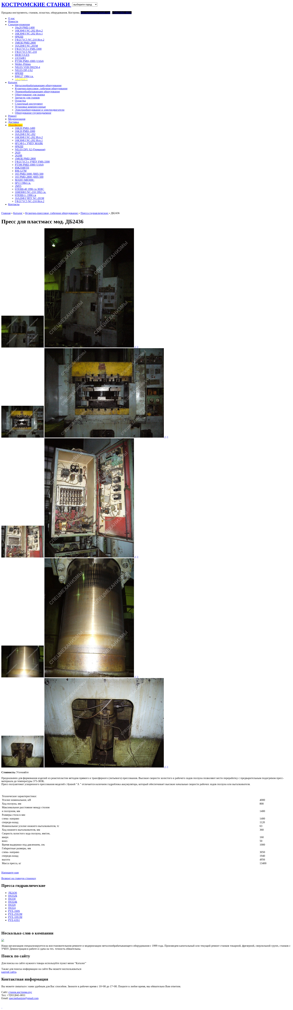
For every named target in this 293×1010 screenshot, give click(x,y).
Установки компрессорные (30, 106)
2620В (18, 155)
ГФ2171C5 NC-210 (26, 51)
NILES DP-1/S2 (24, 70)
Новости (13, 21)
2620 (17, 152)
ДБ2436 (12, 892)
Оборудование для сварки (30, 94)
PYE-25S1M (15, 914)
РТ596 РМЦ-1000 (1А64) (29, 61)
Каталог (12, 82)
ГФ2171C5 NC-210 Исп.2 (29, 39)
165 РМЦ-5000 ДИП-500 (29, 173)
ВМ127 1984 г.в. (24, 76)
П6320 (12, 904)
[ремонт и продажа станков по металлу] (1, 1007)
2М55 (18, 186)
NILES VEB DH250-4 (27, 67)
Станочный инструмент (29, 103)
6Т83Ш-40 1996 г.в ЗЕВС (29, 189)
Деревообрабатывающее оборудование (37, 91)
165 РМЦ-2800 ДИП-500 (29, 176)
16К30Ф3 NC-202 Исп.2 (29, 30)
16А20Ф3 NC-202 (25, 134)
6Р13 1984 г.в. (23, 183)
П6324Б (12, 901)
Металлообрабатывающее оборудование (38, 85)
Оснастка (20, 100)
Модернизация (16, 119)
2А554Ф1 (20, 58)
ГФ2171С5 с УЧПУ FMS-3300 (32, 161)
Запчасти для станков (27, 97)
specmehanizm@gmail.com (23, 998)
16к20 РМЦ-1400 (25, 27)
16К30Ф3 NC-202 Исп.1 (29, 33)
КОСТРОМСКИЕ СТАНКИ (36, 4)
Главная (6, 213)
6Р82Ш (19, 36)
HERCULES (22, 55)
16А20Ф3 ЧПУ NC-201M (29, 198)
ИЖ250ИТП (22, 167)
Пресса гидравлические (95, 213)
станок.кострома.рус (20, 992)
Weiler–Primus (23, 64)
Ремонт (12, 115)
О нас (11, 18)
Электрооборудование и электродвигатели (39, 109)
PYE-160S (14, 911)
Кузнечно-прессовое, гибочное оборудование (41, 88)
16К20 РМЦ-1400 (25, 128)
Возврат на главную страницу (18, 878)
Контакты (13, 204)
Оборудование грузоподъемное (33, 112)
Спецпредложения (19, 24)
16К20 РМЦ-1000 (25, 131)
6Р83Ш (19, 73)
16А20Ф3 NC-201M (26, 45)
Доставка (13, 122)
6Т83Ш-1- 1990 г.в (25, 195)
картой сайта (8, 972)
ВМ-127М (20, 170)
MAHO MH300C (24, 179)
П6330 (12, 898)
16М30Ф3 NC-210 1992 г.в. (30, 192)
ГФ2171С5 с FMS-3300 (28, 48)
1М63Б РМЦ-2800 (25, 42)
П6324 (12, 908)
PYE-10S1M (15, 917)
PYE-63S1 (14, 920)
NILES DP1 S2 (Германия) (30, 149)
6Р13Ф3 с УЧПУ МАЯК (29, 143)
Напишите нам (10, 872)
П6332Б (12, 895)
